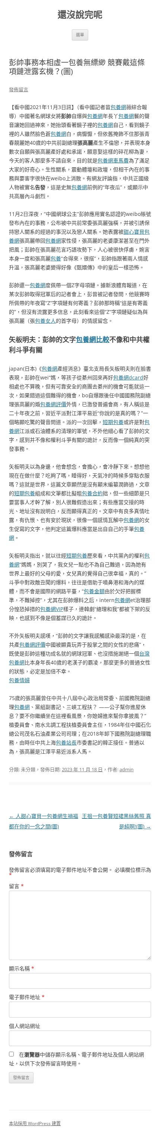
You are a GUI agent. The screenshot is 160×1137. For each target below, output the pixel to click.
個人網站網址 (24, 1025)
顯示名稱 (21, 968)
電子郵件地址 (27, 996)
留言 (16, 886)
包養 (56, 258)
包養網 (118, 107)
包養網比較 (92, 339)
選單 (80, 34)
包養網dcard (128, 377)
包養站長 (66, 742)
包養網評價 (53, 404)
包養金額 (94, 591)
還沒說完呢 (80, 14)
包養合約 (92, 493)
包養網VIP (51, 608)
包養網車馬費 (113, 160)
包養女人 (45, 320)
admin (126, 769)
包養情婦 (19, 680)
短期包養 (113, 421)
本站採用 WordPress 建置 (35, 1123)
